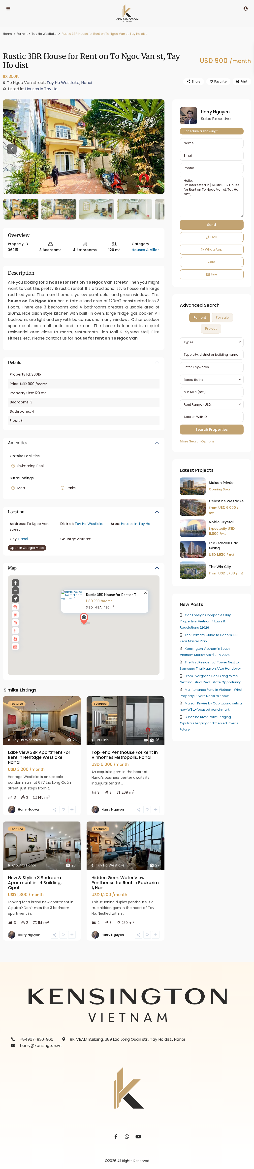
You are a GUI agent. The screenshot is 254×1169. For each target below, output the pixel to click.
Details (14, 362)
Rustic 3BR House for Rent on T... (112, 595)
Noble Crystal (221, 522)
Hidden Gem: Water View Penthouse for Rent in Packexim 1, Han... (125, 883)
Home (7, 34)
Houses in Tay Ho (41, 89)
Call (213, 237)
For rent (22, 34)
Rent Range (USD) (198, 404)
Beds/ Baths (193, 379)
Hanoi (86, 83)
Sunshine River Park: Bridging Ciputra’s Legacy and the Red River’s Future (209, 723)
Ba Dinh (102, 739)
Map (12, 567)
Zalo (211, 262)
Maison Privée (221, 482)
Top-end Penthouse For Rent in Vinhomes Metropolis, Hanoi (125, 754)
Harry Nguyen (29, 809)
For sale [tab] (222, 317)
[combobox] (212, 342)
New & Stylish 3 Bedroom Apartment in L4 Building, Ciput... (35, 883)
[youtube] (138, 1136)
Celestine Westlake (226, 501)
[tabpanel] (212, 390)
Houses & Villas (145, 249)
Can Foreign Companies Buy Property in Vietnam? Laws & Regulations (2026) (205, 621)
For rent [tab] (199, 317)
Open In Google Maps (27, 547)
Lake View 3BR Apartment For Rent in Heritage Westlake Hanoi (39, 757)
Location (16, 511)
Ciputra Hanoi (24, 865)
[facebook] (116, 1136)
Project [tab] (211, 328)
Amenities (17, 442)
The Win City (220, 566)
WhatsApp (213, 249)
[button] (94, 627)
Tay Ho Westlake (44, 34)
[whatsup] (127, 1136)
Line (214, 274)
